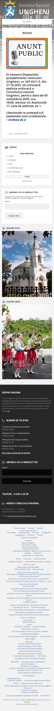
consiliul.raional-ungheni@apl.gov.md (21, 516)
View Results (27, 181)
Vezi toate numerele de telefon (16, 453)
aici (8, 411)
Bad (10, 164)
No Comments (14, 172)
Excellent (12, 160)
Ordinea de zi (17, 120)
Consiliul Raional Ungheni (17, 700)
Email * (8, 201)
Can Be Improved (16, 168)
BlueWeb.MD (34, 704)
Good (11, 156)
